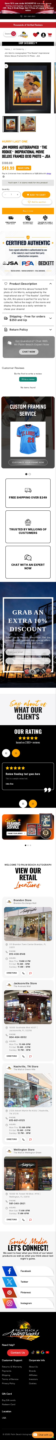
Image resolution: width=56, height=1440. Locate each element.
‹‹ (6, 753)
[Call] (23, 973)
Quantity (5, 189)
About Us (33, 1367)
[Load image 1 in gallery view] (11, 124)
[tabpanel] (28, 432)
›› (16, 753)
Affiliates (33, 1375)
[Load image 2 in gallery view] (28, 124)
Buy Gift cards (9, 1400)
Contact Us (18, 1352)
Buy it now (28, 211)
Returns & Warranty (12, 1367)
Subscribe (28, 661)
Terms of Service (10, 1379)
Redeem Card (8, 1404)
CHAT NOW (28, 351)
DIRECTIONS (12, 973)
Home (7, 49)
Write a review (28, 379)
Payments (7, 1371)
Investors (33, 1379)
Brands (32, 1371)
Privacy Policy (8, 1383)
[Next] (52, 720)
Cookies (33, 1383)
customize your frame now (28, 462)
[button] (37, 202)
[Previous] (4, 720)
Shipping (6, 1375)
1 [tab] (26, 474)
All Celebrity (18, 49)
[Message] (30, 973)
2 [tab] (30, 474)
